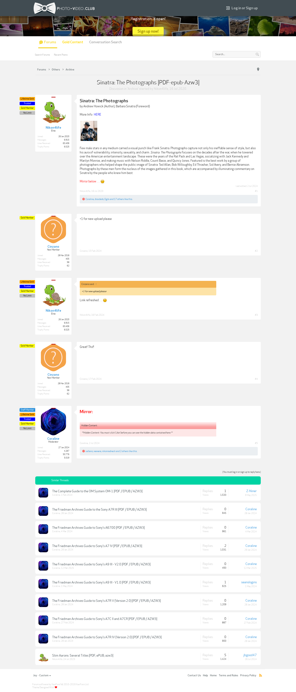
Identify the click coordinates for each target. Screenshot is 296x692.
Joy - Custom (41, 675)
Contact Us (194, 675)
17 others (119, 199)
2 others (124, 451)
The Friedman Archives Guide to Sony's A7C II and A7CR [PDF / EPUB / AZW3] (104, 619)
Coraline (90, 199)
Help (205, 675)
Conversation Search (105, 42)
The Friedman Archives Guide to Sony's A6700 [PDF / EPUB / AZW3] (98, 528)
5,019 (66, 458)
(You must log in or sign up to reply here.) (242, 472)
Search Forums (42, 54)
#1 (256, 191)
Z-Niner (251, 491)
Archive (133, 89)
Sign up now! (148, 31)
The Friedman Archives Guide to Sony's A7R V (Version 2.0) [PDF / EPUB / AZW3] (106, 601)
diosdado (99, 199)
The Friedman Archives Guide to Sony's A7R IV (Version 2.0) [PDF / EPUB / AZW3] (107, 637)
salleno (89, 451)
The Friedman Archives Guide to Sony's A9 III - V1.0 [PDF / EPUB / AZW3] (101, 582)
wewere (97, 451)
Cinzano (84, 250)
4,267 (66, 451)
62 (68, 266)
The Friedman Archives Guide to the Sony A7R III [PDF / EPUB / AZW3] (99, 510)
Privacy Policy (248, 675)
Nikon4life (161, 89)
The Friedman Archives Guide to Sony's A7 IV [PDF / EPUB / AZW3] (97, 546)
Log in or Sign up (245, 8)
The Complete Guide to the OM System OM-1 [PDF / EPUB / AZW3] (97, 491)
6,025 (66, 147)
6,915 (66, 140)
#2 (256, 250)
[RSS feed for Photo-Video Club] (260, 675)
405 (67, 259)
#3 (256, 314)
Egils (107, 199)
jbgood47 (250, 655)
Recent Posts (61, 54)
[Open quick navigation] (258, 69)
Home (213, 675)
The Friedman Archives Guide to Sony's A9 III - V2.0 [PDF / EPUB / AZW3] (101, 564)
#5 (256, 443)
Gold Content (72, 42)
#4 (256, 379)
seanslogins (249, 582)
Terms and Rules (228, 675)
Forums (50, 42)
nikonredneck (109, 451)
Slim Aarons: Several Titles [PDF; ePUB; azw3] (82, 656)
